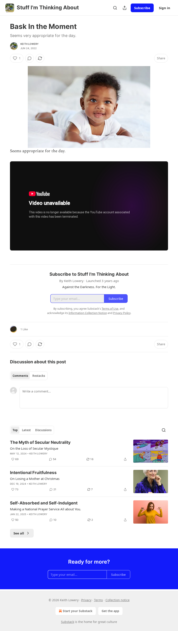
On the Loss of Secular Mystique (34, 448)
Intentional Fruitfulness (33, 472)
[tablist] (29, 375)
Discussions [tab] (43, 430)
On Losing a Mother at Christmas (34, 478)
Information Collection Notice (88, 313)
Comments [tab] (20, 376)
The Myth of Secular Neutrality (40, 442)
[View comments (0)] (29, 58)
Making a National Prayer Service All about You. (45, 509)
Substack (67, 622)
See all (18, 533)
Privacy (86, 600)
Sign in (164, 8)
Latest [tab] (26, 430)
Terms (98, 600)
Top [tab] (15, 430)
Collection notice (117, 600)
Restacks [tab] (38, 376)
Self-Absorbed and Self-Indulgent (43, 503)
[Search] (115, 7)
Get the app (110, 611)
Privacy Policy (121, 313)
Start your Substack (77, 611)
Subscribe (142, 8)
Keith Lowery (29, 43)
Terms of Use (110, 308)
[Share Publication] (124, 7)
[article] (89, 451)
